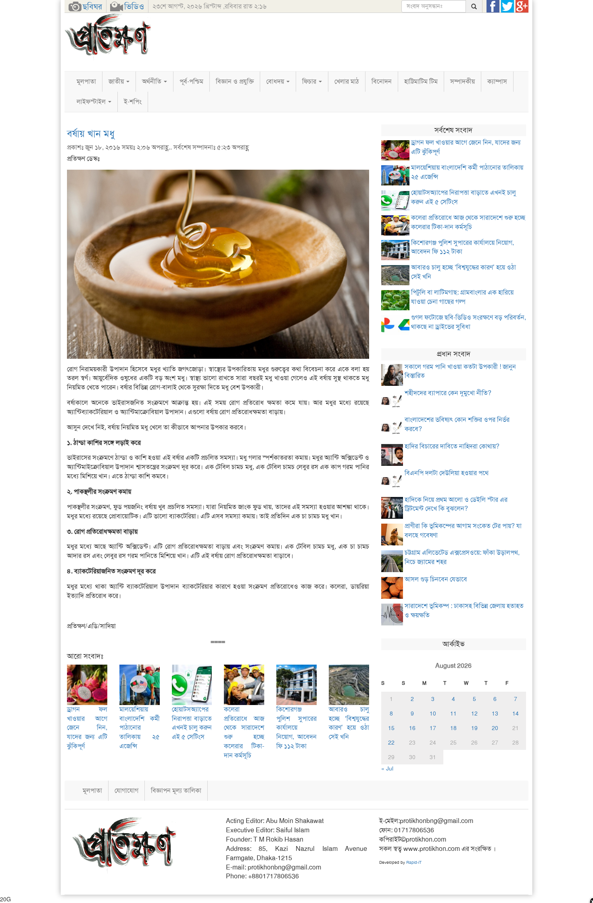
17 (433, 728)
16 (412, 728)
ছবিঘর (92, 6)
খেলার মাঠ (346, 81)
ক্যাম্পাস (497, 81)
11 (453, 713)
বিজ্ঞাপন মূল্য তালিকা (176, 790)
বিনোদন (382, 81)
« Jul (387, 768)
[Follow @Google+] (522, 6)
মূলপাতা (86, 81)
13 (495, 713)
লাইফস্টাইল (92, 101)
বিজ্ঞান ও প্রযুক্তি (235, 81)
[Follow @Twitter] (507, 6)
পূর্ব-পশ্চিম (191, 81)
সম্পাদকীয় (462, 81)
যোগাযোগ (126, 790)
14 (515, 713)
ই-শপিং (133, 101)
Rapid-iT (414, 862)
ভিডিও (134, 6)
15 (391, 728)
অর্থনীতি (152, 81)
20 (495, 728)
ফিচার (310, 81)
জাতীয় (117, 81)
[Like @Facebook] (493, 6)
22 (391, 742)
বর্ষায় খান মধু (91, 134)
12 (474, 713)
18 (453, 728)
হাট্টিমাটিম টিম (421, 81)
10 (433, 713)
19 (474, 728)
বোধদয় (276, 81)
